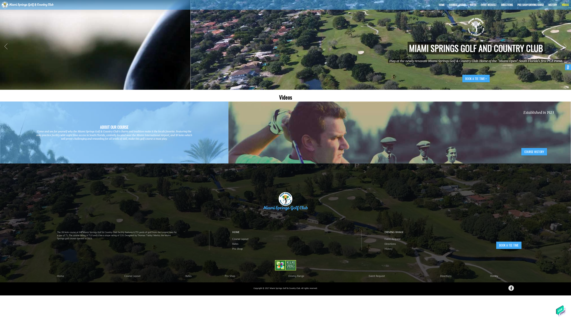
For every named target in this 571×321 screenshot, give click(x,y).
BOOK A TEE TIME (509, 245)
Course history (534, 151)
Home (442, 5)
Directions (507, 5)
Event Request (489, 5)
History (552, 5)
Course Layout (457, 5)
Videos (565, 5)
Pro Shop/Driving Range (530, 5)
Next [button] (565, 46)
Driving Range (296, 276)
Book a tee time (285, 78)
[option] (285, 45)
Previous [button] (6, 46)
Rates (473, 5)
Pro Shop (237, 248)
